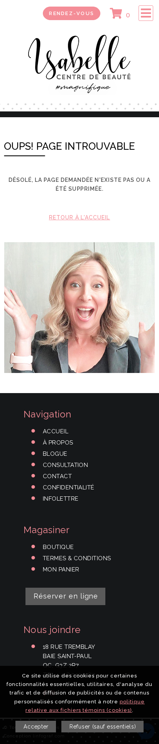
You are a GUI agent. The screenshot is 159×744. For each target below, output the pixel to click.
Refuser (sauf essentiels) (102, 726)
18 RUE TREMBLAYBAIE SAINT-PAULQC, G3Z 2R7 (69, 656)
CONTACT (57, 476)
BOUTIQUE (58, 547)
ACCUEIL (55, 431)
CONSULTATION (65, 465)
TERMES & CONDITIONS (77, 558)
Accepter (36, 726)
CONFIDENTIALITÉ (69, 487)
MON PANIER (61, 569)
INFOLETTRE (61, 498)
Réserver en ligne (66, 596)
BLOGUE (55, 453)
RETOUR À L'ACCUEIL (79, 217)
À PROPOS (58, 442)
